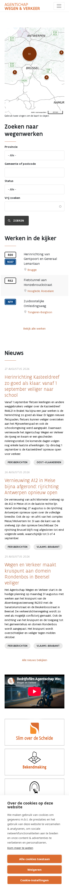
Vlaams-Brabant (48, 546)
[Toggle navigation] (59, 6)
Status (9, 181)
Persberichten (17, 462)
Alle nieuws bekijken (34, 660)
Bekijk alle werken (34, 328)
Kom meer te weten (20, 848)
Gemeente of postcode (20, 164)
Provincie (11, 147)
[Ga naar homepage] (22, 7)
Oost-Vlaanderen (49, 462)
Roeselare (47, 291)
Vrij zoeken (12, 198)
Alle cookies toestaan (34, 859)
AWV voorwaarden (38, 112)
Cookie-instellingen (34, 880)
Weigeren (34, 869)
